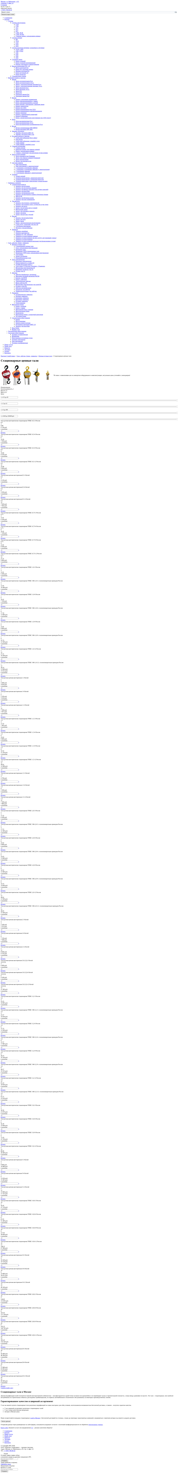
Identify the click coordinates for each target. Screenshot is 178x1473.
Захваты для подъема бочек (24, 218)
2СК (17, 54)
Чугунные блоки (21, 316)
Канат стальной (20, 61)
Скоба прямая (20, 143)
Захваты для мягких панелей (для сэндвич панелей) (32, 189)
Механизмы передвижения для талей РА (28, 284)
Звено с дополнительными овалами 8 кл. (28, 84)
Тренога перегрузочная (23, 323)
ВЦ (17, 39)
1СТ (17, 28)
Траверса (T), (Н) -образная (24, 234)
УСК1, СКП (19, 49)
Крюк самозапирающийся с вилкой (27, 103)
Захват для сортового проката (25, 211)
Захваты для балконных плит (25, 193)
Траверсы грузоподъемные (24, 239)
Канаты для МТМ (21, 278)
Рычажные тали (21, 249)
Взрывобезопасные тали (23, 258)
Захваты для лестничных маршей (26, 188)
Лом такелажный (17, 341)
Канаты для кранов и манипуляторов (27, 64)
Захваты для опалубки (23, 191)
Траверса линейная (22, 231)
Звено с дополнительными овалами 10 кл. (29, 86)
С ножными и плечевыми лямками (27, 168)
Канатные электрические (24, 261)
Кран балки (15, 328)
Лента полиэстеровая (18, 154)
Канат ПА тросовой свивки (24, 69)
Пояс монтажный (21, 164)
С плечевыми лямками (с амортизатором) (29, 173)
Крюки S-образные (22, 116)
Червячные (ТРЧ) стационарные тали (27, 251)
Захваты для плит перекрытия (25, 199)
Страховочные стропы (19, 76)
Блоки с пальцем (21, 306)
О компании (8, 18)
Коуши (14, 126)
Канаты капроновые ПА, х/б (21, 66)
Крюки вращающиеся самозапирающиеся (29, 111)
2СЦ (17, 44)
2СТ (17, 29)
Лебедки (14, 273)
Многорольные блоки (22, 311)
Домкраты (15, 293)
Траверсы (15, 229)
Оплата (6, 351)
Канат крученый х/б (22, 73)
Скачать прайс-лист (7, 1388)
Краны (18, 319)
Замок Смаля (20, 221)
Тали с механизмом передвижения (26, 248)
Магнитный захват (22, 209)
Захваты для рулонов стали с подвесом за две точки (32, 204)
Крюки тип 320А (21, 108)
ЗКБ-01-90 (19, 196)
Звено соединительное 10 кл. (25, 83)
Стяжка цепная (20, 148)
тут (32, 1428)
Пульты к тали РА (21, 286)
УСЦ (17, 41)
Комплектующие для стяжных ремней (28, 149)
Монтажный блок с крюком (24, 309)
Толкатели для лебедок (23, 289)
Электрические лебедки (23, 281)
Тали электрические (18, 259)
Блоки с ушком (20, 308)
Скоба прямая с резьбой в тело (25, 144)
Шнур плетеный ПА (22, 68)
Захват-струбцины (21, 256)
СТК (17, 26)
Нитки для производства (23, 161)
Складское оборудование (16, 333)
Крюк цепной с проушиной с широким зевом (30, 104)
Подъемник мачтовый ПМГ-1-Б (26, 324)
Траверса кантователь (22, 233)
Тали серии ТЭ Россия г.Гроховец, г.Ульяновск (30, 266)
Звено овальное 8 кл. (22, 88)
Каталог (7, 19)
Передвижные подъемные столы (22, 338)
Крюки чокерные (21, 113)
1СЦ (17, 43)
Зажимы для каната (18, 131)
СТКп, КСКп (20, 34)
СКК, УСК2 (19, 51)
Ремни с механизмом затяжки (25, 151)
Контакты (7, 353)
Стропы (10, 21)
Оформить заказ (6, 1464)
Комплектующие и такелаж (16, 78)
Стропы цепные (17, 38)
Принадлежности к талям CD (25, 263)
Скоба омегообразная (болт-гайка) (26, 138)
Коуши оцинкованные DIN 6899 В (26, 128)
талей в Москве (35, 1418)
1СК (17, 53)
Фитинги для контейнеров (24, 228)
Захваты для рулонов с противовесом (27, 203)
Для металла (16, 201)
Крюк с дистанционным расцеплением (28, 223)
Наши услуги (8, 344)
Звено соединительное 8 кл (24, 81)
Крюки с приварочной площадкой (26, 114)
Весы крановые (20, 321)
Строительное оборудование (21, 318)
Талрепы (14, 174)
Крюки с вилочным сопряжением (26, 99)
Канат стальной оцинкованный (25, 63)
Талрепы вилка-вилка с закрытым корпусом (29, 178)
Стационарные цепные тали (24, 246)
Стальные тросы (17, 59)
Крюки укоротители (22, 106)
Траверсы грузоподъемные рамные (27, 236)
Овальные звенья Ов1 (22, 94)
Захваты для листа (21, 206)
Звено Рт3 (19, 93)
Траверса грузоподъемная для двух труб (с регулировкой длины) (36, 238)
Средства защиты (17, 163)
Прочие (14, 216)
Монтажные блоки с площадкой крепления (29, 314)
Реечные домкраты (22, 296)
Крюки (14, 98)
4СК (17, 58)
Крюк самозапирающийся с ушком (27, 101)
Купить (3, 432)
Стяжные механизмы (18, 146)
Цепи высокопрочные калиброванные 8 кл (29, 124)
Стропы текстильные (19, 23)
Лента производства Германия (25, 156)
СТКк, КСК (19, 33)
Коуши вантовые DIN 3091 (24, 129)
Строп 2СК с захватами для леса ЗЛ (27, 224)
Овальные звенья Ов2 (22, 96)
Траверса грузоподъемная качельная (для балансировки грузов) (36, 241)
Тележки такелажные (18, 339)
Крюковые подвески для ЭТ (24, 269)
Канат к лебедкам (21, 279)
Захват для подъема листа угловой (26, 208)
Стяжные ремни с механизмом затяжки (28, 36)
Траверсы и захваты (14, 183)
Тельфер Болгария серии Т (24, 264)
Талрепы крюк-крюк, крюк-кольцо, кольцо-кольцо (31, 181)
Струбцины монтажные (23, 226)
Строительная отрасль (19, 184)
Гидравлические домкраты (24, 294)
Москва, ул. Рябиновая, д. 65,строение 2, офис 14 (10, 2)
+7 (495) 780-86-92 (9, 1451)
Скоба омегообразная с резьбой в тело (28, 141)
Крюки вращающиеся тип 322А (26, 109)
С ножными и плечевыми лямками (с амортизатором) (33, 169)
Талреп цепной (20, 176)
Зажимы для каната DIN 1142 (25, 134)
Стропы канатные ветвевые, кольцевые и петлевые (28, 48)
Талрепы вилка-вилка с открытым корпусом (30, 179)
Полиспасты (19, 313)
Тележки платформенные (20, 343)
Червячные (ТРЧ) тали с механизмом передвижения (32, 253)
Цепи (13, 119)
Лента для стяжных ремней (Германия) (28, 158)
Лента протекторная (22, 159)
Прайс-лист (8, 346)
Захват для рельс (21, 213)
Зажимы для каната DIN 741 (24, 133)
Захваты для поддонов (23, 186)
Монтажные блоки (18, 304)
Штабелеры (15, 336)
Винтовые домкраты (22, 299)
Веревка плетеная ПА (22, 71)
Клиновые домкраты (22, 298)
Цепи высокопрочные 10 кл (24, 123)
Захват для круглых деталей (24, 214)
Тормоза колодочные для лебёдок (26, 291)
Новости (7, 348)
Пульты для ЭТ (20, 271)
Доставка (7, 349)
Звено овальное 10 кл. (22, 89)
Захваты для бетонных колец (25, 198)
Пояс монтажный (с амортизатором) (27, 166)
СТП (17, 24)
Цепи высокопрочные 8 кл (24, 121)
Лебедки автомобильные (23, 288)
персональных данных (95, 1424)
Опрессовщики (20, 303)
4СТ (17, 31)
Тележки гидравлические (20, 334)
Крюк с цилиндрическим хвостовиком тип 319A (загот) (33, 118)
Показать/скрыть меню (7, 14)
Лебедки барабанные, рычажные (26, 274)
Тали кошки (19, 254)
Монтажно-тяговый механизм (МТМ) (27, 276)
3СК (17, 56)
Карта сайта (4, 1428)
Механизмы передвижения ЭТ (25, 268)
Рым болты (19, 139)
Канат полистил (21, 74)
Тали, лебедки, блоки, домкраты (18, 243)
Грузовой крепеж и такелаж (20, 136)
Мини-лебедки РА (21, 283)
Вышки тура (16, 329)
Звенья (14, 79)
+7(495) (6, 10)
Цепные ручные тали (18, 244)
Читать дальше (5, 1421)
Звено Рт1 (19, 91)
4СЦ (17, 46)
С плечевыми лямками (23, 171)
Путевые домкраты (22, 301)
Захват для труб (20, 219)
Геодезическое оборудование (17, 331)
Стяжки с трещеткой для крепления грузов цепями (32, 153)
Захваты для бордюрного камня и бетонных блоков (32, 194)
